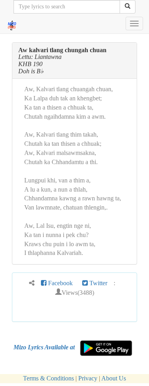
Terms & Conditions (48, 378)
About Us (113, 378)
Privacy (87, 378)
